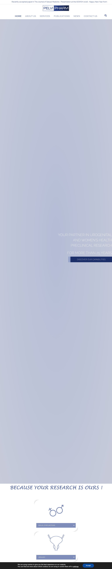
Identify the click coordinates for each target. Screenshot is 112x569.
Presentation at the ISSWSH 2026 (57, 2)
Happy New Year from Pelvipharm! (86, 2)
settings (76, 567)
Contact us (90, 16)
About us (30, 16)
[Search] (106, 15)
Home (18, 16)
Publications (62, 16)
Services (45, 16)
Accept (88, 565)
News (77, 16)
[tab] (56, 525)
